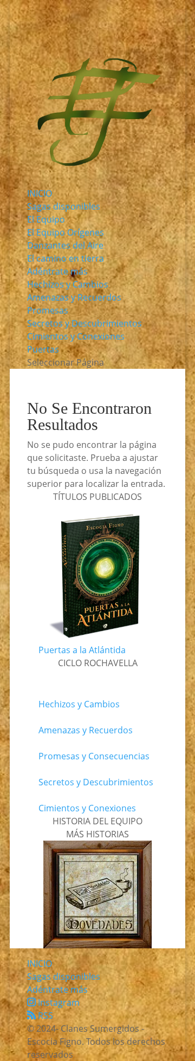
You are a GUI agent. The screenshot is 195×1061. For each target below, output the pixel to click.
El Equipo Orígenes (65, 232)
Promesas (47, 310)
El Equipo (46, 219)
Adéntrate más (57, 271)
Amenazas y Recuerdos (74, 297)
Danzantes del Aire (65, 245)
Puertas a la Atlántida (82, 650)
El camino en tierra (65, 258)
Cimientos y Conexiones (76, 336)
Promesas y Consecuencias (94, 756)
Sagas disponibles (63, 206)
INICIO (39, 193)
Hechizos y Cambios (67, 284)
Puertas (43, 349)
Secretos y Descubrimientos (84, 323)
